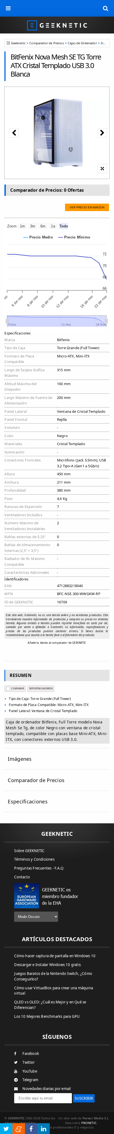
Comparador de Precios (46, 43)
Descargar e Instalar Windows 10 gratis (47, 964)
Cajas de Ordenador (82, 43)
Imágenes (20, 759)
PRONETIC (89, 1123)
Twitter (28, 1062)
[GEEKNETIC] (57, 25)
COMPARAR (17, 688)
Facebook (30, 1053)
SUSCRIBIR (84, 1098)
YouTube (29, 1071)
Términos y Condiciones (34, 859)
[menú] (8, 8)
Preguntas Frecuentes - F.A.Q (38, 868)
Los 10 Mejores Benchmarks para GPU (47, 1016)
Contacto (22, 876)
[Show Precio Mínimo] (74, 237)
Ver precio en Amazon (87, 207)
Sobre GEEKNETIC (29, 850)
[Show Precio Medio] (38, 237)
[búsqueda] (105, 8)
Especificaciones (27, 801)
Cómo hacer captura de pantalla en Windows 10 (54, 955)
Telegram (30, 1079)
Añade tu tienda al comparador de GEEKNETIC (57, 643)
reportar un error (41, 688)
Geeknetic (18, 43)
